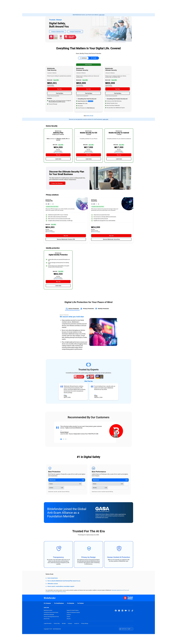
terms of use (89, 115)
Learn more (101, 14)
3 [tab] (65, 439)
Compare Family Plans (75, 31)
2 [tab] (63, 439)
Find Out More (59, 93)
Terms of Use (57, 152)
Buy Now (59, 89)
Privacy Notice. (63, 591)
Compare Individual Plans (57, 31)
